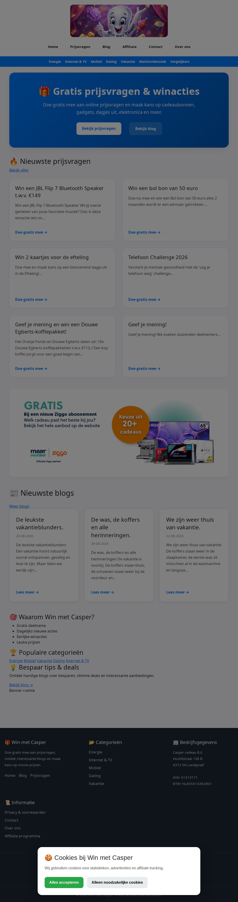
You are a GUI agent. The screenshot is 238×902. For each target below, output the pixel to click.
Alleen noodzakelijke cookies (117, 882)
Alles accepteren (64, 882)
